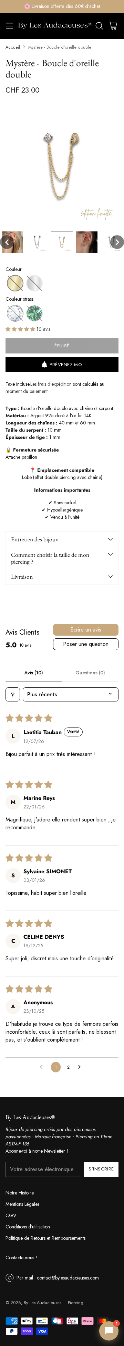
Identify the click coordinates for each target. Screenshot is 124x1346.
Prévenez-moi (66, 364)
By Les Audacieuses (42, 1303)
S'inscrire (101, 1169)
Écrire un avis (85, 630)
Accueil (13, 47)
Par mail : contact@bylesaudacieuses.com (58, 1277)
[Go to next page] (81, 1067)
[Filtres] (13, 694)
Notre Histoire (20, 1192)
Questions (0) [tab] (90, 672)
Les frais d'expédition (51, 384)
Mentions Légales (22, 1204)
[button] (7, 242)
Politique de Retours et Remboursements (45, 1238)
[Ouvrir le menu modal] (9, 26)
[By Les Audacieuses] (55, 25)
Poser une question (85, 644)
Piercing (75, 1303)
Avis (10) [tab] (33, 672)
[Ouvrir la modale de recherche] (99, 26)
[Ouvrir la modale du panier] (113, 26)
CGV (11, 1215)
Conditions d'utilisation (28, 1226)
